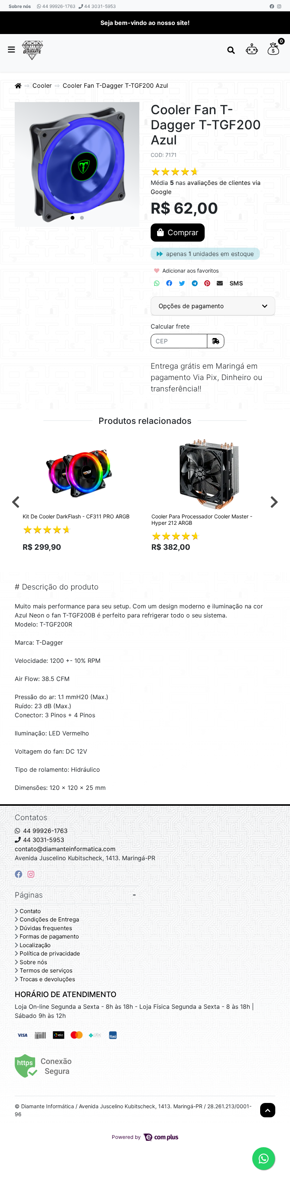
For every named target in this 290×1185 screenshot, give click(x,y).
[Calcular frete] (215, 341)
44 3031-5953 (99, 6)
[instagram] (31, 874)
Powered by (127, 1137)
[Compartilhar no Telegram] (194, 283)
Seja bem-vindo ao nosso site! (145, 22)
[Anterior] (16, 502)
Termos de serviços (46, 970)
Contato (30, 911)
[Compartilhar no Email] (219, 283)
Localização (35, 945)
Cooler (42, 85)
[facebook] (20, 874)
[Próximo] (274, 502)
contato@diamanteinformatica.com (65, 849)
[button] (252, 50)
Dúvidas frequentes (46, 928)
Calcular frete (170, 326)
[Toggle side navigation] (12, 50)
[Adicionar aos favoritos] (32, 443)
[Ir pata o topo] (267, 1110)
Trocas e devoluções (47, 979)
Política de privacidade (50, 953)
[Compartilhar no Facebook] (169, 283)
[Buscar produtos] (231, 50)
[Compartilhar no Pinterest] (207, 283)
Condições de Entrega (49, 919)
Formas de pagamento (49, 936)
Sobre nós (20, 6)
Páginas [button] (29, 895)
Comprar (84, 560)
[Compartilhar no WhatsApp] (157, 283)
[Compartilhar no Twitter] (182, 283)
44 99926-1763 (58, 6)
